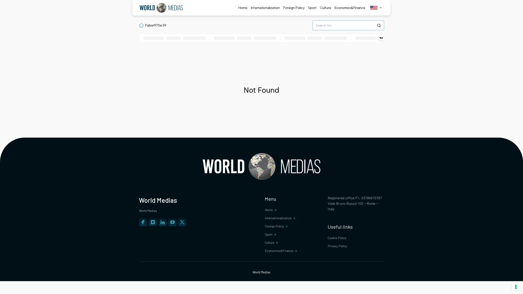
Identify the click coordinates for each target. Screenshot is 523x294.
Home (269, 210)
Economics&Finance (279, 251)
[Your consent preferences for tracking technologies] (516, 287)
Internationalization (278, 218)
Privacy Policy (337, 246)
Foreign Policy (274, 226)
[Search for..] (379, 25)
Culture (269, 242)
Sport (269, 234)
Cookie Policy (337, 238)
